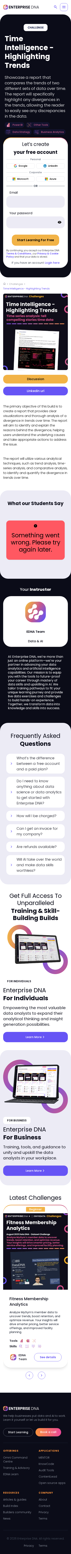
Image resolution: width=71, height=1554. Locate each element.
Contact (44, 1506)
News (6, 1519)
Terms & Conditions (18, 253)
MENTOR (44, 1458)
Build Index (10, 1506)
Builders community (17, 1512)
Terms (43, 1519)
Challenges (16, 284)
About (43, 1500)
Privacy (44, 1512)
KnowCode (46, 1464)
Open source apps (52, 1483)
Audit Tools (46, 1470)
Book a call (48, 1432)
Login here (52, 263)
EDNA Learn (11, 1474)
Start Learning (18, 1432)
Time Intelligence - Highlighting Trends (26, 288)
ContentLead (48, 1477)
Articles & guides (14, 1500)
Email (13, 192)
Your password (20, 213)
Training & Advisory (16, 1468)
